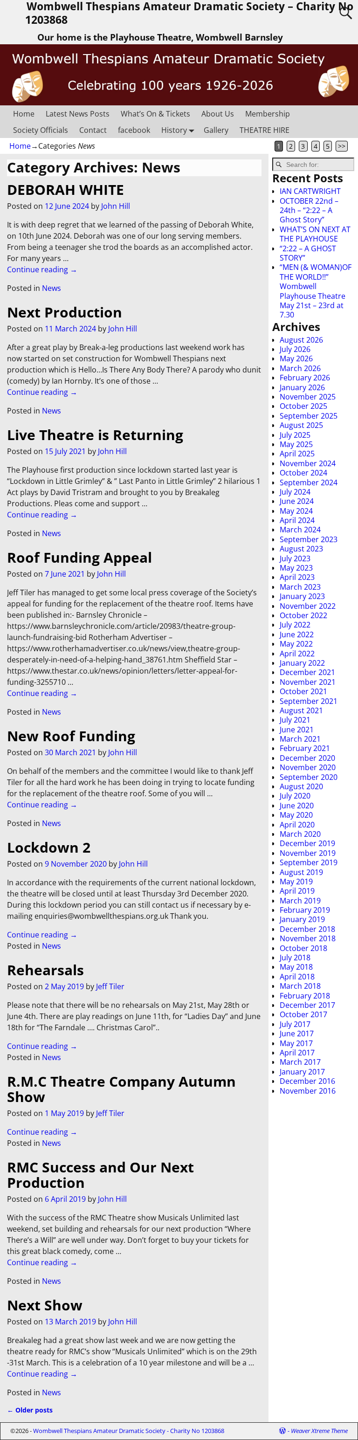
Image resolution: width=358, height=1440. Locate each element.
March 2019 (300, 901)
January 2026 (302, 387)
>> (341, 146)
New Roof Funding (71, 735)
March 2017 (300, 1062)
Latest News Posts (78, 114)
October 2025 (303, 406)
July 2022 (295, 625)
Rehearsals (45, 969)
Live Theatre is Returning (95, 434)
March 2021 (300, 739)
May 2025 (296, 444)
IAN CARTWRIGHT (310, 191)
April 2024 (297, 520)
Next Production (64, 312)
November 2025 (308, 397)
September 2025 (308, 416)
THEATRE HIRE (264, 130)
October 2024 (303, 473)
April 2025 (297, 453)
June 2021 (297, 729)
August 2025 (301, 425)
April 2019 (297, 891)
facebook (134, 130)
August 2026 (301, 340)
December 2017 (307, 1005)
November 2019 (308, 853)
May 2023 (296, 568)
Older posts (30, 1410)
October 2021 (303, 691)
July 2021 (295, 720)
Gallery (216, 130)
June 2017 (297, 1033)
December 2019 (307, 843)
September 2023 (308, 539)
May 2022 (296, 644)
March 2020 (300, 834)
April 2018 (297, 976)
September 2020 (308, 777)
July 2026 (295, 349)
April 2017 (297, 1052)
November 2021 (308, 682)
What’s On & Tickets (155, 114)
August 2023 (301, 549)
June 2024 (297, 501)
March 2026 (300, 368)
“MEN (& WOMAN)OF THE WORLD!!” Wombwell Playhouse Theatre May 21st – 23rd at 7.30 (315, 291)
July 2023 (295, 558)
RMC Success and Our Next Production (100, 1175)
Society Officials (40, 130)
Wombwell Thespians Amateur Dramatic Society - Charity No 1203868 (128, 1430)
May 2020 (296, 815)
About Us (217, 114)
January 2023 (302, 596)
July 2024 (295, 492)
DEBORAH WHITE (65, 189)
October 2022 (303, 615)
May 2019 (296, 881)
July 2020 (295, 796)
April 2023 (297, 577)
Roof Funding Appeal (79, 557)
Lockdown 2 (48, 847)
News (51, 288)
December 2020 (307, 758)
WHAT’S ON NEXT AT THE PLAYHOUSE (315, 234)
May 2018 (296, 967)
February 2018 (305, 996)
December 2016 (307, 1081)
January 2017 (302, 1072)
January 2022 (302, 663)
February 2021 (305, 748)
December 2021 (307, 672)
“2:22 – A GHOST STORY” (308, 253)
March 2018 (300, 986)
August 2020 (301, 786)
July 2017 (295, 1024)
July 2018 (295, 957)
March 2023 (300, 587)
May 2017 (296, 1043)
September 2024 (308, 482)
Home (23, 114)
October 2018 (303, 948)
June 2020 (297, 805)
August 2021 (301, 710)
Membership (267, 114)
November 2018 (308, 938)
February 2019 (305, 910)
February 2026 (305, 377)
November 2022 (308, 606)
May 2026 (296, 358)
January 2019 (302, 919)
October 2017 (303, 1014)
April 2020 (297, 825)
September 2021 (308, 701)
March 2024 (300, 529)
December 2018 (307, 929)
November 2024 (308, 463)
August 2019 (301, 872)
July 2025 (295, 435)
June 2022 (297, 634)
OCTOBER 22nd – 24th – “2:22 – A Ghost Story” (309, 210)
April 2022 (297, 653)
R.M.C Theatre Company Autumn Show (121, 1089)
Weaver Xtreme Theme (319, 1430)
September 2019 (308, 862)
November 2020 (308, 767)
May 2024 (296, 511)
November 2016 (308, 1091)
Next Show (45, 1305)
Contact (93, 130)
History (174, 130)
